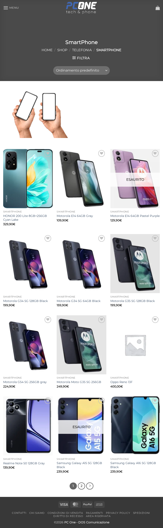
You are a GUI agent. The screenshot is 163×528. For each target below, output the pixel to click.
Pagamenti (94, 512)
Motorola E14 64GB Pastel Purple (135, 216)
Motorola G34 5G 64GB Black (78, 301)
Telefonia (82, 50)
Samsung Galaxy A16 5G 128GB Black (133, 465)
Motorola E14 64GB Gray (75, 216)
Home (47, 50)
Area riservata (98, 516)
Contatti (19, 512)
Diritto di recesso (68, 516)
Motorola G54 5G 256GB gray (25, 382)
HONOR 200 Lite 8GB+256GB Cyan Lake (25, 218)
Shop (62, 50)
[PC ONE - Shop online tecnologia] (81, 7)
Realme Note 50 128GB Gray (24, 463)
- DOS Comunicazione (92, 522)
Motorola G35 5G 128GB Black (132, 301)
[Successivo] (89, 486)
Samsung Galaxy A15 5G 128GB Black (79, 465)
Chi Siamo (37, 512)
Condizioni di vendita (65, 512)
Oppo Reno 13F (121, 382)
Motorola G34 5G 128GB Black (25, 301)
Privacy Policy (118, 512)
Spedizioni (141, 512)
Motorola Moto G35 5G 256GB (79, 382)
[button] (11, 8)
